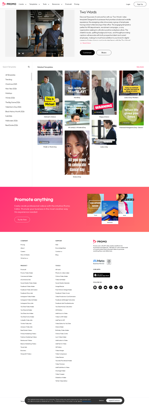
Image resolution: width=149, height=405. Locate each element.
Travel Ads (24, 347)
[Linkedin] (116, 287)
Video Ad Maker (60, 279)
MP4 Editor (59, 310)
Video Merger (60, 350)
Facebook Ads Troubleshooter (65, 303)
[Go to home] (11, 4)
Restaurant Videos (26, 340)
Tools (45, 4)
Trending (8, 79)
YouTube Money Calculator (64, 306)
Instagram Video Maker (28, 296)
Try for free (22, 220)
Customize (87, 52)
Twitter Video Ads (26, 323)
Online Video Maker (62, 276)
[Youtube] (105, 287)
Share (103, 52)
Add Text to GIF (60, 320)
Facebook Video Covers (63, 293)
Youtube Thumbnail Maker (64, 360)
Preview (50, 90)
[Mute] (23, 53)
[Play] (19, 53)
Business (23, 350)
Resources (56, 4)
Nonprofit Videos (26, 354)
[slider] (18, 50)
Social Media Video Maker (29, 283)
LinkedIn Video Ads (26, 320)
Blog (57, 255)
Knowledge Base (61, 248)
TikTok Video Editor (61, 381)
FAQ (57, 245)
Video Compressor (61, 354)
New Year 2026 (11, 89)
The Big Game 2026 (12, 102)
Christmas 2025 (11, 84)
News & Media (25, 255)
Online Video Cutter (62, 333)
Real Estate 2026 (11, 125)
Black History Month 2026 (14, 111)
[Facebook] (98, 262)
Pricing (76, 4)
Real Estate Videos (26, 330)
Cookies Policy (86, 401)
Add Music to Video (62, 313)
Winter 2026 (10, 98)
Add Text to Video (61, 344)
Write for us (24, 258)
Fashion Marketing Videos (29, 337)
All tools (58, 269)
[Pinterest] (121, 287)
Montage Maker (60, 371)
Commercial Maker (26, 276)
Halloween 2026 (11, 121)
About (23, 248)
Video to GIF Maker (61, 317)
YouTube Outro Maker (27, 317)
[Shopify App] (110, 275)
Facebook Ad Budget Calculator (65, 300)
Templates (33, 4)
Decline (101, 400)
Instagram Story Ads (27, 303)
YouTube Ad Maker (26, 310)
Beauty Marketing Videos (28, 344)
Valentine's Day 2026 (13, 107)
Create (21, 4)
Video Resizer (60, 357)
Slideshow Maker (61, 377)
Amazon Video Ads (26, 327)
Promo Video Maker (27, 273)
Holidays (8, 93)
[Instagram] (109, 262)
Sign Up (140, 4)
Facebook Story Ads (27, 293)
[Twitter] (110, 287)
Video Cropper (60, 374)
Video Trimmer (60, 364)
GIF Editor (59, 347)
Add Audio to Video (62, 340)
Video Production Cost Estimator (66, 296)
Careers (23, 251)
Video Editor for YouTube (63, 323)
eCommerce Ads (26, 279)
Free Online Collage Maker (64, 290)
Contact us (59, 251)
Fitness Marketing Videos (28, 333)
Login (128, 4)
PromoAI (68, 4)
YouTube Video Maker (27, 306)
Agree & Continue (114, 400)
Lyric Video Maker (61, 337)
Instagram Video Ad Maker (29, 300)
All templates (10, 75)
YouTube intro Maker (27, 313)
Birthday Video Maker (62, 330)
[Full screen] (61, 53)
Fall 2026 (8, 116)
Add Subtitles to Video (62, 367)
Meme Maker (60, 327)
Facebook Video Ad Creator (29, 290)
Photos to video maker (62, 273)
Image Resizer (60, 286)
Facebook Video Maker (28, 286)
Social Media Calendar (63, 283)
